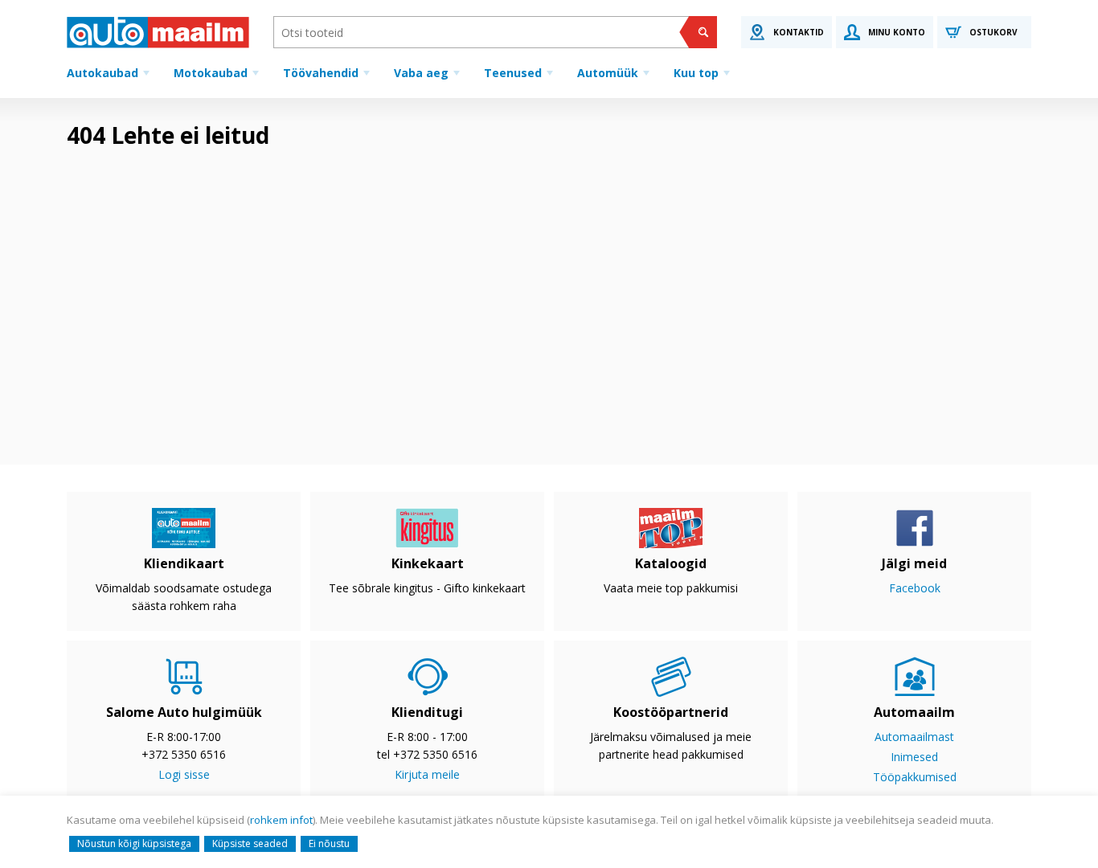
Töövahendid (320, 72)
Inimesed (914, 756)
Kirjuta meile (427, 774)
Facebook (914, 588)
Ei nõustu (329, 843)
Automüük (607, 72)
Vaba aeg (421, 72)
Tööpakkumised (915, 776)
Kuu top (696, 72)
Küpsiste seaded (250, 843)
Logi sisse (184, 774)
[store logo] (158, 32)
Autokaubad (102, 72)
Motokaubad (211, 72)
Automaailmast (914, 736)
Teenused (513, 72)
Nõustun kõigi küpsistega (134, 843)
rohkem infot (281, 820)
